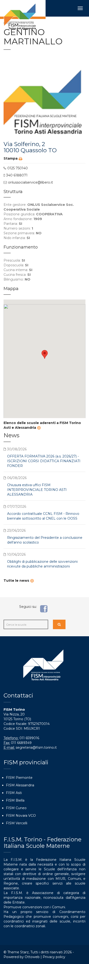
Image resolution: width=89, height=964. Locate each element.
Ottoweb (32, 957)
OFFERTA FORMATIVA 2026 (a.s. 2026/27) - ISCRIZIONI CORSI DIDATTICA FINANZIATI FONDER (43, 461)
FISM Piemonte (19, 777)
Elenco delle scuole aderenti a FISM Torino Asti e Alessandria (42, 425)
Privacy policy (54, 957)
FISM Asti (14, 793)
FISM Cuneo (16, 808)
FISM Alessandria (20, 785)
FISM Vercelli (16, 823)
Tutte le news (16, 580)
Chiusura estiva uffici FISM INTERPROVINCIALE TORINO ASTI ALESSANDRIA (37, 490)
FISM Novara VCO (21, 815)
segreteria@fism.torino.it (36, 747)
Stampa (11, 158)
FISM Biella (15, 800)
